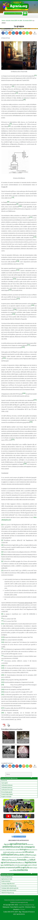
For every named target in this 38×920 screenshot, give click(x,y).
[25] (35, 400)
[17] (18, 298)
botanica (35, 849)
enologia (33, 855)
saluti (31, 867)
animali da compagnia (24, 846)
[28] (25, 464)
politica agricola (22, 867)
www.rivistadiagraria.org (26, 904)
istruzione (11, 862)
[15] (14, 279)
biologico (24, 849)
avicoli (8, 849)
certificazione (28, 852)
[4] (24, 99)
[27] (13, 439)
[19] (15, 309)
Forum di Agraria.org (6, 876)
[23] (4, 358)
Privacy (22, 909)
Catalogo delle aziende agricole (9, 888)
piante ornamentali (7, 867)
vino (15, 870)
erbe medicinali (12, 857)
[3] (17, 93)
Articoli (8, 20)
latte (23, 862)
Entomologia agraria (6, 792)
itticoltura (18, 862)
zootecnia (22, 869)
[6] (9, 126)
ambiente (7, 846)
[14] (18, 270)
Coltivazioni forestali (6, 789)
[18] (32, 305)
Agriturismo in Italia (6, 879)
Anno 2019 (14, 20)
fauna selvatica (31, 857)
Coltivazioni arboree (6, 787)
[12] (35, 237)
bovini (5, 852)
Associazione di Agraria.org (8, 886)
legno (2, 865)
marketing (7, 865)
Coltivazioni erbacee (6, 785)
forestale (21, 859)
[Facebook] (3, 33)
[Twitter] (6, 33)
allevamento (30, 844)
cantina (12, 852)
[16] (10, 290)
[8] (8, 202)
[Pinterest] (16, 33)
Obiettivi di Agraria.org (7, 892)
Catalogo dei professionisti (8, 890)
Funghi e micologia (6, 796)
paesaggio (24, 865)
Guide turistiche (5, 881)
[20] (13, 314)
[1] (35, 75)
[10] (20, 206)
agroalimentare (18, 843)
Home (3, 20)
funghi (27, 860)
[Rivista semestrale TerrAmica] (18, 832)
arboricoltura (3, 849)
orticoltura (17, 865)
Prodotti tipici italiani (7, 794)
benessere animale (14, 849)
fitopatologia (14, 860)
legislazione (30, 862)
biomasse (30, 849)
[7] (13, 197)
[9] (17, 204)
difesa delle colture (22, 854)
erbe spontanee (19, 857)
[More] (30, 33)
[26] (31, 422)
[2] (13, 86)
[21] (28, 345)
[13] (17, 261)
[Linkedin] (13, 33)
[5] (10, 124)
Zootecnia (4, 780)
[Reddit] (9, 33)
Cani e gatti (4, 783)
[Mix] (23, 33)
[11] (31, 217)
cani (8, 852)
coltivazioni (7, 854)
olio (13, 865)
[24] (24, 393)
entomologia (5, 857)
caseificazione (18, 852)
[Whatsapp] (27, 33)
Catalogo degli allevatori (7, 883)
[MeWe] (20, 33)
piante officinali (32, 865)
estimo (25, 857)
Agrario (6, 844)
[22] (23, 347)
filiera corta (6, 860)
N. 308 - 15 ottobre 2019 (25, 20)
